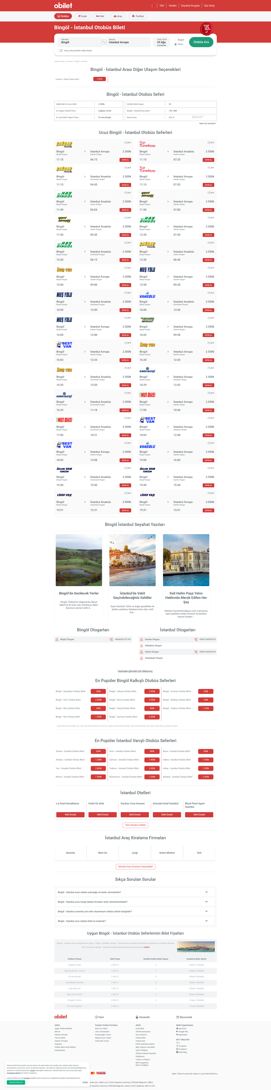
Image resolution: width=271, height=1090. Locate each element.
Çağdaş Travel (104, 111)
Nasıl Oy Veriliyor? (207, 123)
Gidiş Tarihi (162, 39)
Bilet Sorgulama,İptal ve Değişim (142, 1064)
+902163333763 (207, 652)
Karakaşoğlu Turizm (103, 1035)
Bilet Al (57, 1032)
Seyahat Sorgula (190, 5)
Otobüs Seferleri (61, 1035)
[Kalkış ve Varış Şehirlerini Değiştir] (104, 42)
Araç (119, 16)
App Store (182, 1028)
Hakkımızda (140, 1041)
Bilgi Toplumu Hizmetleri (145, 1047)
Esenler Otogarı (151, 639)
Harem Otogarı (151, 652)
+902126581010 (207, 639)
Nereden (65, 39)
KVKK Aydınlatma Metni (145, 1044)
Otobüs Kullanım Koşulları (146, 1053)
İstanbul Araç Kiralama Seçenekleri (135, 866)
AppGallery (182, 1035)
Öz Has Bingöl (104, 117)
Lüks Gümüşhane (102, 1032)
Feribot (139, 16)
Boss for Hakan (101, 1028)
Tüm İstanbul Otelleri (135, 825)
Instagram (182, 1049)
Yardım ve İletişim (143, 1059)
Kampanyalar (60, 1050)
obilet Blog (182, 1052)
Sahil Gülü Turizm (102, 1041)
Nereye (112, 39)
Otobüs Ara (201, 42)
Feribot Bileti (141, 1038)
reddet (32, 1070)
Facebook (182, 1046)
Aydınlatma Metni (13, 1073)
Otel (101, 16)
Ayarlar (85, 1082)
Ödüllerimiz (140, 1056)
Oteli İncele (70, 814)
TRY (161, 5)
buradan (27, 1078)
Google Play (183, 1032)
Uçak (84, 16)
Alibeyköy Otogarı (153, 645)
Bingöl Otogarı (67, 639)
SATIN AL (125, 160)
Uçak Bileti (140, 1028)
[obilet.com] (70, 7)
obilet (146, 947)
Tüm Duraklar (60, 1038)
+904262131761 (123, 639)
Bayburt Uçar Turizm (103, 1038)
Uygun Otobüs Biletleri (63, 1028)
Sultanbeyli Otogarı (153, 658)
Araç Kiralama (141, 1035)
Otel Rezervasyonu (143, 1032)
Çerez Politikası (142, 1050)
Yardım (173, 5)
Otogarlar (58, 1044)
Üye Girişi (209, 5)
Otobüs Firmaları (61, 1041)
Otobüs (64, 16)
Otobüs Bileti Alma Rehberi (65, 1047)
